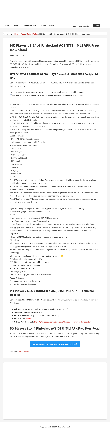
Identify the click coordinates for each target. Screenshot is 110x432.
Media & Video (24, 351)
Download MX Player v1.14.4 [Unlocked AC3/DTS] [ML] (55, 344)
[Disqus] (55, 390)
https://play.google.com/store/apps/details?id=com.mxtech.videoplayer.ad (64, 322)
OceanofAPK (55, 12)
